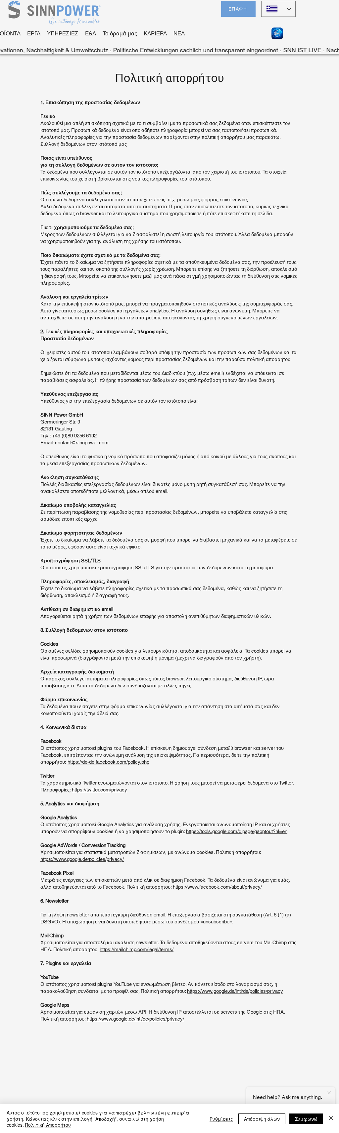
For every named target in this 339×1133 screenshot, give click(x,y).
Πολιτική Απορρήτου (48, 1124)
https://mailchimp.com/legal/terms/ (136, 949)
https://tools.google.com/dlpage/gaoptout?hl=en (236, 831)
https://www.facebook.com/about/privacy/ (217, 887)
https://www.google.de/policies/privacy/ (82, 859)
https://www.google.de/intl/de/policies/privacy (235, 991)
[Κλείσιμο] (331, 1119)
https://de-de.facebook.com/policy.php (108, 762)
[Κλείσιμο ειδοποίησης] (329, 1093)
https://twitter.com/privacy (99, 789)
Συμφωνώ (306, 1118)
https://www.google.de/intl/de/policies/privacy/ (135, 1019)
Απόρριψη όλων (262, 1118)
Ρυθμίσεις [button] (221, 1118)
